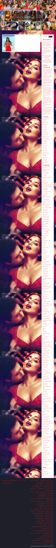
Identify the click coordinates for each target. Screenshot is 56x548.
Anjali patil (45, 250)
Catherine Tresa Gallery (38, 508)
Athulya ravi (45, 276)
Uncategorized (45, 450)
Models (44, 369)
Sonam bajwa (45, 438)
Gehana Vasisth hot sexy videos (47, 306)
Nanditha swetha (46, 377)
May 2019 (44, 146)
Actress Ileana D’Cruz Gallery (48, 509)
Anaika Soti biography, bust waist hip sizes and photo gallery (42, 491)
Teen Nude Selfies (46, 447)
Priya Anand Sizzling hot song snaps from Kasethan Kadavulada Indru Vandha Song (47, 43)
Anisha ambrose (46, 247)
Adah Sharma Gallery (41, 481)
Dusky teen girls (46, 298)
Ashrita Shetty (45, 275)
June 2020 (45, 127)
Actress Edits (45, 192)
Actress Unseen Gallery (47, 207)
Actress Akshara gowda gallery (47, 486)
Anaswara (45, 242)
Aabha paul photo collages (46, 170)
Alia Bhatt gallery (33, 488)
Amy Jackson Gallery (49, 488)
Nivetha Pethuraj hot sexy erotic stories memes (44, 538)
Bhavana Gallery (50, 506)
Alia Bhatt (44, 224)
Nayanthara (45, 379)
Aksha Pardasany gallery (36, 486)
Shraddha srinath (46, 428)
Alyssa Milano (45, 226)
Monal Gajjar (45, 371)
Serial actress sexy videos (47, 423)
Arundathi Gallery (50, 503)
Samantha (45, 414)
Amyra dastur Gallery (49, 490)
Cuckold (44, 290)
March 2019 (45, 150)
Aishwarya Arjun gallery (38, 485)
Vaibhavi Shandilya (46, 454)
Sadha (44, 412)
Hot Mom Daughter (46, 318)
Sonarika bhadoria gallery (48, 523)
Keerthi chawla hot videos (47, 346)
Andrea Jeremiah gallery (42, 495)
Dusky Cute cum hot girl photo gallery (47, 48)
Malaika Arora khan (46, 357)
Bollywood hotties (46, 283)
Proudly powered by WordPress (36, 546)
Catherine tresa (46, 284)
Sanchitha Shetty (46, 416)
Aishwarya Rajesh (46, 219)
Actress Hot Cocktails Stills (47, 197)
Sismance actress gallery (47, 436)
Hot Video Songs (46, 324)
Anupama (44, 259)
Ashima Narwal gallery (40, 504)
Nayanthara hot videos (47, 381)
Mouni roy (45, 374)
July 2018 (44, 155)
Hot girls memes (46, 316)
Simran (44, 435)
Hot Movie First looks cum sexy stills (47, 321)
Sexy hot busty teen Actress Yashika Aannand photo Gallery (42, 526)
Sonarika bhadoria (46, 440)
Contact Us (51, 544)
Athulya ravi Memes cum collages (47, 279)
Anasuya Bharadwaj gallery (41, 493)
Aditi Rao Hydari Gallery (40, 483)
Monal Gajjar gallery (41, 519)
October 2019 (45, 139)
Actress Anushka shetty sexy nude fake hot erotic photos (43, 542)
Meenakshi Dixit (46, 362)
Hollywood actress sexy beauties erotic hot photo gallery (43, 530)
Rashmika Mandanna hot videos (47, 409)
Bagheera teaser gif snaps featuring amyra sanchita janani (47, 56)
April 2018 (45, 160)
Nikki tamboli (45, 384)
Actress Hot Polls (46, 199)
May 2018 (44, 159)
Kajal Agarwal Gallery (40, 511)
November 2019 (46, 138)
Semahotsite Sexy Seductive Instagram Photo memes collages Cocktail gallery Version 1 (47, 61)
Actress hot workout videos (46, 202)
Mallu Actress (45, 358)
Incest (44, 329)
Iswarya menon (46, 336)
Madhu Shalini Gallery (39, 514)
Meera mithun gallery (49, 516)
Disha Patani (45, 296)
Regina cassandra (46, 410)
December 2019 (46, 136)
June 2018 (45, 157)
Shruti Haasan (45, 433)
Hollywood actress (46, 311)
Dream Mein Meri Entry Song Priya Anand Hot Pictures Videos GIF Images (47, 51)
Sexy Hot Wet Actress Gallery (35, 533)
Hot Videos (45, 326)
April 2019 (45, 148)
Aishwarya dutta (46, 217)
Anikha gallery (50, 495)
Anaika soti (45, 236)
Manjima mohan (46, 360)
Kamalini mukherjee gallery (38, 513)
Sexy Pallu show (46, 424)
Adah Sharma (45, 209)
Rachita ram (45, 404)
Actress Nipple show (46, 203)
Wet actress (45, 462)
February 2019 (45, 152)
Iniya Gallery (33, 511)
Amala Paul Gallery (41, 488)
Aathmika (44, 175)
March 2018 (45, 162)
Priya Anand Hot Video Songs (47, 399)
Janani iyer (45, 338)
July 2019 (44, 143)
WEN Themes (51, 546)
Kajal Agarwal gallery (49, 511)
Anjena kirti (45, 252)
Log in (44, 469)
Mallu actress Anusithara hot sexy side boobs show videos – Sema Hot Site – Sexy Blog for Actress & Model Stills (47, 72)
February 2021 (45, 122)
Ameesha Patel (45, 231)
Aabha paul (45, 167)
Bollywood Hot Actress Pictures (47, 528)
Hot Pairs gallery (40, 531)
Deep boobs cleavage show (47, 292)
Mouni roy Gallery (50, 519)
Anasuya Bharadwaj (46, 240)
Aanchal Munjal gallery (35, 480)
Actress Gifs (45, 194)
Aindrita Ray (45, 214)
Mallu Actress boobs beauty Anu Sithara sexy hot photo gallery (47, 76)
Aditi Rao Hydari (46, 212)
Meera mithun (45, 364)
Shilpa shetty (45, 426)
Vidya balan (45, 457)
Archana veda (45, 268)
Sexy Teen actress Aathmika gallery (46, 480)
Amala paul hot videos (47, 229)
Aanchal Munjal (46, 172)
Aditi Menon (45, 210)
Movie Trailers (45, 376)
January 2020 (45, 134)
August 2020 (45, 124)
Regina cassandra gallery (48, 531)
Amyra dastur (45, 235)
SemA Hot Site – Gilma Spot (28, 15)
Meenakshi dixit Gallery (39, 516)
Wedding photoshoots (47, 461)
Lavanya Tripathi (46, 353)
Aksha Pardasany (46, 221)
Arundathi (45, 269)
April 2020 (45, 131)
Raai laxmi (45, 402)
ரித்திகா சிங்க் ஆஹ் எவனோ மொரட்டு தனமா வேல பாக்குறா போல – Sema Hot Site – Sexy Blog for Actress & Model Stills (47, 109)
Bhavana (44, 281)
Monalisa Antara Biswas (47, 372)
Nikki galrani (45, 383)
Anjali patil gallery (50, 497)
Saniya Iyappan (46, 417)
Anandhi (44, 238)
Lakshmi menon (46, 351)
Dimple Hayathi (46, 294)
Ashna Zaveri (45, 273)
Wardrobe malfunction (47, 459)
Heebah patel (45, 309)
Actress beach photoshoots (45, 189)
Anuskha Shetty (46, 266)
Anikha (44, 245)
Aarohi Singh (45, 173)
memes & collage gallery (48, 518)
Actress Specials (46, 205)
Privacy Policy (45, 544)
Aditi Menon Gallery (49, 481)
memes (44, 367)
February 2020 (45, 133)
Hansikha (44, 308)
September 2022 (46, 119)
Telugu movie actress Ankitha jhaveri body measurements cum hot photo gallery (41, 499)
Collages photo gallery (47, 286)
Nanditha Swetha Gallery (40, 521)
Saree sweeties (45, 419)
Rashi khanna (45, 406)
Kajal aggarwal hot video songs (47, 343)
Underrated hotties (46, 452)
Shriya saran (45, 431)
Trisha (44, 449)
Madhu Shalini (45, 355)
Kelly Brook (45, 348)
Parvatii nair (45, 393)
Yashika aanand (46, 464)
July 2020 (44, 126)
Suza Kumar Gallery (43, 525)
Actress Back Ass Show (47, 186)
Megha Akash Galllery (39, 518)
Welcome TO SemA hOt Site (48, 535)
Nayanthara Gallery (49, 521)
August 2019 (45, 141)
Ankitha (44, 254)
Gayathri (44, 299)
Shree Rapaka (45, 430)
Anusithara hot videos (47, 264)
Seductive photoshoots (47, 421)
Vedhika (44, 456)
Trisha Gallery (50, 525)
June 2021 (45, 120)
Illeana (44, 328)
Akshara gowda (46, 223)
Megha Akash (45, 365)
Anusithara (45, 262)
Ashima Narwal (46, 271)
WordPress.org (45, 474)
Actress (44, 180)
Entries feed (45, 471)
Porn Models (45, 394)
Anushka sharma (46, 261)
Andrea (44, 243)
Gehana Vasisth (46, 303)
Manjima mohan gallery (49, 514)
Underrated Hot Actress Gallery (47, 533)
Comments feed (46, 473)
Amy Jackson (45, 233)
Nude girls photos (46, 389)
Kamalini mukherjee (46, 345)
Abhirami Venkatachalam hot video (47, 178)
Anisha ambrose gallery (41, 497)
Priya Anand (45, 396)
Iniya (44, 335)
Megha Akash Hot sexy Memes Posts (46, 536)
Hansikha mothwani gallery (36, 509)
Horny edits (45, 313)
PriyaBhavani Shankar (47, 401)
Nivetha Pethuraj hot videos (47, 387)
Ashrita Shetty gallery (42, 506)
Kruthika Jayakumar (46, 350)
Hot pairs (44, 323)
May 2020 (44, 129)
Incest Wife (45, 331)
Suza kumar (45, 443)
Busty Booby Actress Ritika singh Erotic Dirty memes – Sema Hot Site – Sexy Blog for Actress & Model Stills (47, 81)
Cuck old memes (46, 288)
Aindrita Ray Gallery (49, 483)
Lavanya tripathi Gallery (49, 513)
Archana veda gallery (41, 503)
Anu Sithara (45, 257)
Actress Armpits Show (47, 184)
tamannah (45, 445)
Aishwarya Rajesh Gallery (48, 485)
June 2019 (45, 145)
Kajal (44, 340)
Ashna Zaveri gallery (49, 504)
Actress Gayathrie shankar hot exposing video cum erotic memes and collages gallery (42, 541)
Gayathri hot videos (46, 301)
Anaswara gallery (50, 493)
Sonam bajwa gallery (39, 523)
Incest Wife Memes (46, 333)
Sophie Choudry (46, 442)
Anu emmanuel (46, 256)
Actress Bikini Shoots (47, 191)
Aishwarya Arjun (46, 216)
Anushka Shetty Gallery (49, 501)
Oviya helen (45, 391)
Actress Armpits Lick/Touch (46, 182)
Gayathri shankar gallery (48, 508)
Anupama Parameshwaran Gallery (37, 501)
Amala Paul (45, 228)
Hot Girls (44, 314)
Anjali (44, 249)
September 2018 (46, 153)
